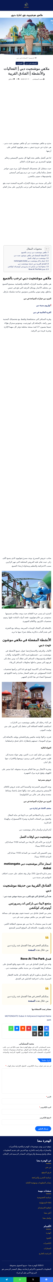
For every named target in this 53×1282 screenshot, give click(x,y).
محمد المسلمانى (37, 79)
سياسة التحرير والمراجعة (41, 1177)
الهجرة (48, 1233)
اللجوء (48, 1238)
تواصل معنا (47, 1218)
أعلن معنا (47, 1213)
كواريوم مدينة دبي (43, 305)
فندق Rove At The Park (37, 269)
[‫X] (40, 1028)
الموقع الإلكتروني (45, 1118)
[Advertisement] (26, 111)
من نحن (48, 1167)
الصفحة (31, 950)
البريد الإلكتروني (45, 1107)
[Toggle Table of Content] (46, 249)
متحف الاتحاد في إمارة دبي (40, 808)
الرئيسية (32, 58)
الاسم (48, 1097)
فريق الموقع (46, 1172)
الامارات (19, 63)
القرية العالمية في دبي (42, 312)
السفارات (47, 1248)
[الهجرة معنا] (26, 5)
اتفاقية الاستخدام (44, 1208)
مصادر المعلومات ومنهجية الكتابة (38, 1183)
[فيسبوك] (46, 1028)
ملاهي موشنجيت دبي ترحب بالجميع (34, 252)
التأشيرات (47, 1243)
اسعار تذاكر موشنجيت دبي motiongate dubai (29, 261)
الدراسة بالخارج (45, 1253)
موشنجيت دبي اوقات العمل (36, 258)
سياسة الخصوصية (44, 1197)
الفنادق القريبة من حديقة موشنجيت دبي (32, 264)
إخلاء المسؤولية (45, 1203)
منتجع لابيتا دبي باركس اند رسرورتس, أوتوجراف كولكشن (27, 266)
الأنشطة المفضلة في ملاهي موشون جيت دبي (30, 255)
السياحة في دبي (22, 58)
